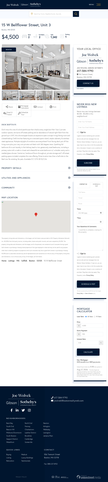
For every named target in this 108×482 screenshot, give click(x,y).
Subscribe (88, 163)
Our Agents (80, 88)
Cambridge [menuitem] (29, 439)
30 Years (90, 316)
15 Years (98, 316)
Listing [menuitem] (8, 458)
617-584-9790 (85, 71)
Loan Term (80, 317)
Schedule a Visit (96, 185)
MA (18, 260)
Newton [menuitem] (46, 423)
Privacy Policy (90, 154)
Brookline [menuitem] (28, 436)
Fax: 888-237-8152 (51, 464)
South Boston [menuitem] (11, 436)
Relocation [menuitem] (10, 461)
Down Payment (82, 331)
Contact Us (88, 83)
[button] (76, 14)
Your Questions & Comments (87, 226)
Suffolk (24, 260)
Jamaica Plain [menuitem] (48, 436)
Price (78, 322)
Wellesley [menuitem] (46, 429)
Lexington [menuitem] (46, 433)
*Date (79, 209)
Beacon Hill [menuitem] (10, 429)
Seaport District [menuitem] (12, 439)
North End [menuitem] (28, 423)
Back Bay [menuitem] (9, 423)
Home (4, 260)
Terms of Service (88, 293)
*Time (79, 218)
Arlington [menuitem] (46, 426)
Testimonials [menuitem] (25, 461)
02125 (39, 260)
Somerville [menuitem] (28, 442)
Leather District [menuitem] (30, 433)
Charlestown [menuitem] (29, 429)
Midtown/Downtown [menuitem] (14, 433)
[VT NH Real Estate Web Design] (85, 477)
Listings (11, 260)
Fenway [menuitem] (27, 426)
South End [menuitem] (10, 426)
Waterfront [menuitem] (10, 442)
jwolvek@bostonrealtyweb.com (69, 400)
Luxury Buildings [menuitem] (27, 458)
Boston (32, 260)
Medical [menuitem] (24, 454)
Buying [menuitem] (8, 454)
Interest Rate (81, 339)
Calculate (88, 352)
